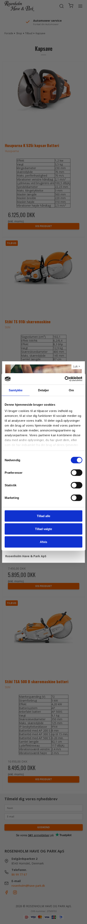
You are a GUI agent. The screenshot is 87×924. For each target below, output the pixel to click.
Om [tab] (71, 390)
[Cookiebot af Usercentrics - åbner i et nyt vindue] (64, 379)
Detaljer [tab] (43, 390)
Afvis (43, 541)
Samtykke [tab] (16, 390)
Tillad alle (43, 515)
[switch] (76, 472)
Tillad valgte (43, 528)
